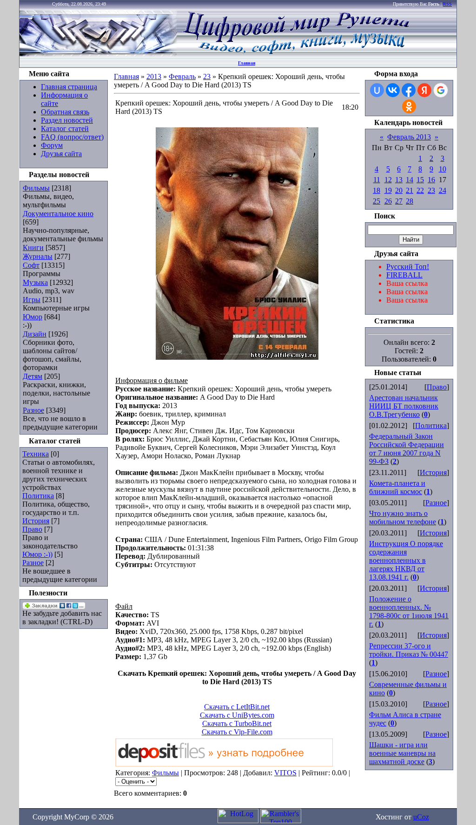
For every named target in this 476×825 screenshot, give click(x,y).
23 (207, 76)
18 (376, 190)
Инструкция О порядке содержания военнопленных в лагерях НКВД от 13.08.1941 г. (406, 560)
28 (409, 201)
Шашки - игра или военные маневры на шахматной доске (402, 753)
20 (399, 190)
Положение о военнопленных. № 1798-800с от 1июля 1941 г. (409, 611)
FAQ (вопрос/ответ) (72, 137)
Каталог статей (65, 128)
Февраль (182, 76)
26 (388, 201)
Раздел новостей (67, 120)
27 (399, 201)
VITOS (285, 773)
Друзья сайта (61, 154)
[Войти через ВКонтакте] (393, 90)
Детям (32, 376)
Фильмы (36, 188)
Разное (33, 410)
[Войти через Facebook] (409, 90)
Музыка (35, 282)
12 (388, 180)
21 (409, 190)
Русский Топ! (407, 267)
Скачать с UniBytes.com (237, 715)
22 (420, 190)
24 (442, 190)
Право (32, 529)
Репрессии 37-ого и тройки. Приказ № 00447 (408, 650)
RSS (447, 4)
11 (376, 180)
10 (442, 169)
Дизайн (34, 334)
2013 (153, 76)
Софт (31, 265)
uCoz (421, 817)
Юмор (32, 317)
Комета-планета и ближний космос (397, 487)
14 (409, 180)
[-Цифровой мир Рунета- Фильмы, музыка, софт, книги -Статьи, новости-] (295, 54)
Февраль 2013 (409, 137)
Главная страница (69, 87)
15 (420, 180)
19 (388, 190)
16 (431, 180)
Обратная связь (65, 112)
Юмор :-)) (37, 554)
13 (399, 180)
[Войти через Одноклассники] (409, 106)
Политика (38, 496)
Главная (246, 63)
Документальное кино (58, 214)
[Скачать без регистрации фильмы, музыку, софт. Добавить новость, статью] (99, 54)
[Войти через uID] (377, 90)
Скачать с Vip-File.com (237, 732)
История (35, 521)
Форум (52, 145)
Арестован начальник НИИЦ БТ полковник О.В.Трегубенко (403, 406)
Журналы (38, 256)
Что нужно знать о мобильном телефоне (402, 517)
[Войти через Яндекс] (424, 90)
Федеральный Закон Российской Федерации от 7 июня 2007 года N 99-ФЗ (406, 448)
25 (376, 201)
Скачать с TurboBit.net (236, 723)
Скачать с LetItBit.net (237, 707)
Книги (33, 247)
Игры (31, 300)
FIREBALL (404, 275)
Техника (35, 454)
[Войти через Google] (440, 90)
